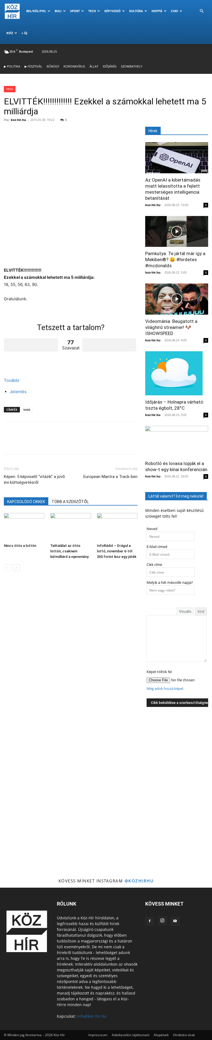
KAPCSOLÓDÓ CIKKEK (26, 501)
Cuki (174, 11)
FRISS (9, 89)
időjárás (109, 66)
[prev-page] (7, 567)
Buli (58, 11)
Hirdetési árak (184, 1035)
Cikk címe (154, 564)
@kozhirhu (139, 881)
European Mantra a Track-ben (110, 476)
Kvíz (9, 33)
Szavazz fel (31, 345)
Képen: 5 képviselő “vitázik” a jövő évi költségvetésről (34, 479)
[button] (201, 11)
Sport (75, 11)
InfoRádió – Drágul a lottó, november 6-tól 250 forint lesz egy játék (116, 551)
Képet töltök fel (159, 671)
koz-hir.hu (18, 120)
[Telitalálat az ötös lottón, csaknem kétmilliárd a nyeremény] (70, 527)
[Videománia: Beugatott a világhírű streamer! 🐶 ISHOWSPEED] (176, 299)
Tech (92, 11)
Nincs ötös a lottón (20, 546)
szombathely (131, 66)
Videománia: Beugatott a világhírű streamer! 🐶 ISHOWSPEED (171, 327)
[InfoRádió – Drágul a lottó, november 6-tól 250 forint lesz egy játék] (117, 527)
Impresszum (97, 1035)
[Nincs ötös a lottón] (24, 527)
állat (93, 66)
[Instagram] (162, 920)
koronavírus (74, 66)
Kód (201, 611)
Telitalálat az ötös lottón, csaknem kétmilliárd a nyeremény (69, 551)
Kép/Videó (112, 11)
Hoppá (157, 11)
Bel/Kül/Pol (36, 11)
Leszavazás (109, 345)
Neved (152, 528)
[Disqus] (70, 653)
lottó (26, 409)
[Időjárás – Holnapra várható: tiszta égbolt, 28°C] (176, 373)
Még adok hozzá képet (165, 688)
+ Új (24, 33)
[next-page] (16, 567)
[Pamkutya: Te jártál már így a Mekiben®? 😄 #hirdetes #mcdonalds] (176, 231)
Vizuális (185, 611)
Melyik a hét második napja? (170, 582)
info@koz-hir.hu (92, 1016)
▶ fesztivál (33, 66)
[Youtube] (175, 921)
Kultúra (136, 11)
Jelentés (18, 391)
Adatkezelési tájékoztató (130, 1035)
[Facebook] (149, 921)
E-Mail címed (157, 546)
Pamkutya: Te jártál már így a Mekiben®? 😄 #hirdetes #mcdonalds (175, 259)
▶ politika (12, 66)
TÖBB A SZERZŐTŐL (70, 501)
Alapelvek (161, 1035)
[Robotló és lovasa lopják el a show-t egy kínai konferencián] (176, 441)
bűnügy (53, 66)
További (11, 380)
